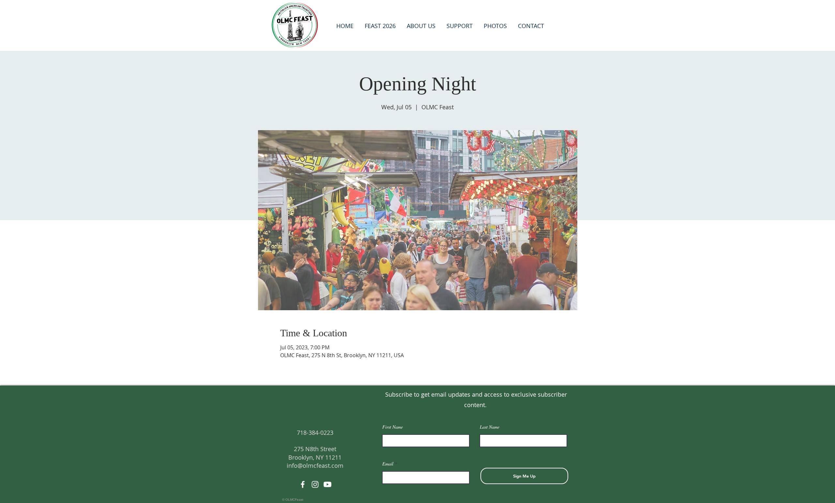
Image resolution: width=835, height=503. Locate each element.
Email (387, 464)
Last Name (489, 427)
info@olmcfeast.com (315, 465)
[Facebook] (302, 484)
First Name (392, 427)
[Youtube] (327, 484)
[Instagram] (315, 484)
